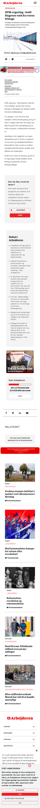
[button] (37, 750)
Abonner (20, 210)
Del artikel (30, 59)
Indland (8, 639)
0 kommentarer (14, 500)
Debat (7, 484)
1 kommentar (13, 558)
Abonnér (20, 790)
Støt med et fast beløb (15, 798)
